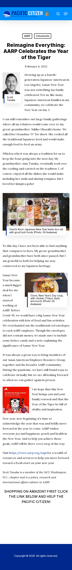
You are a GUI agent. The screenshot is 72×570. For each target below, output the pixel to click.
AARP (27, 35)
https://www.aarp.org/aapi (27, 453)
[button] (66, 14)
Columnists (42, 35)
